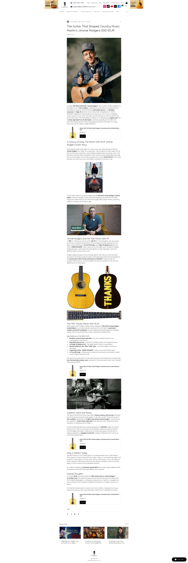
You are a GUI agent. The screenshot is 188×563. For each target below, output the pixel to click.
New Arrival (96, 11)
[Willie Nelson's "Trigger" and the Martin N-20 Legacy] (70, 533)
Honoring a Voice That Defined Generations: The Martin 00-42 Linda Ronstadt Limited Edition (117, 542)
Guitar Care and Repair (72, 11)
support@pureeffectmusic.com (84, 7)
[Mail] (71, 7)
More (117, 11)
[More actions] (120, 22)
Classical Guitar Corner (107, 11)
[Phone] (71, 3)
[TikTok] (108, 6)
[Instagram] (104, 6)
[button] (127, 3)
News (68, 509)
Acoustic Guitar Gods (86, 11)
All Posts (61, 11)
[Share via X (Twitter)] (71, 514)
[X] (115, 6)
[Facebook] (119, 6)
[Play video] (94, 177)
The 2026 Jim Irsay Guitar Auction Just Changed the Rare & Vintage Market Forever (93, 542)
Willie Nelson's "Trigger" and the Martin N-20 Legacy (69, 542)
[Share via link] (78, 514)
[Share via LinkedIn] (74, 514)
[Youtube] (111, 6)
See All (127, 524)
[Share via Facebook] (67, 514)
